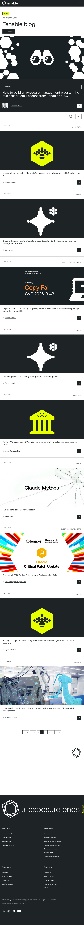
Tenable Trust (48, 853)
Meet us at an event (50, 884)
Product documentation (52, 845)
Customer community (51, 849)
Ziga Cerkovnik (10, 649)
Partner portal (6, 841)
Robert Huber (17, 106)
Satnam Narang (10, 318)
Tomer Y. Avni (10, 383)
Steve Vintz (9, 516)
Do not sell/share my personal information (26, 900)
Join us (46, 888)
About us (5, 873)
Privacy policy (6, 900)
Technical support (50, 837)
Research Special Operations (15, 582)
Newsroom (5, 880)
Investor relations (7, 884)
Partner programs (8, 845)
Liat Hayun (8, 250)
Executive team (7, 876)
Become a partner (8, 834)
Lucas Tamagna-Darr (12, 451)
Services (47, 834)
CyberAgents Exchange (51, 856)
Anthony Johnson (11, 717)
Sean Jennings (10, 182)
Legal (43, 900)
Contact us (47, 873)
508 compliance (52, 900)
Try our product (49, 876)
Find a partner (6, 837)
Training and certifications (52, 841)
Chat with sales (49, 880)
